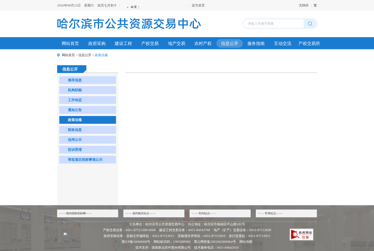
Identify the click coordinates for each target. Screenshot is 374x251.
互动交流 (282, 43)
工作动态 (75, 100)
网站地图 (245, 241)
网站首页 (70, 43)
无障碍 (304, 5)
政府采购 (97, 43)
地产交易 (176, 43)
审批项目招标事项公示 (85, 159)
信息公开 (229, 43)
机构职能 (75, 90)
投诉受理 (75, 149)
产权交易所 (309, 43)
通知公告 (75, 110)
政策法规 (75, 120)
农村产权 (203, 43)
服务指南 (256, 43)
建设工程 (123, 43)
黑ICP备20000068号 (136, 241)
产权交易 (150, 43)
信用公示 (75, 139)
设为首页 (198, 5)
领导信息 (75, 80)
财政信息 (75, 130)
